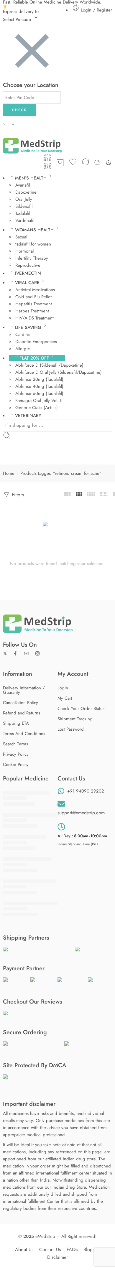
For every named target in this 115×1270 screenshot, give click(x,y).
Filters (17, 494)
